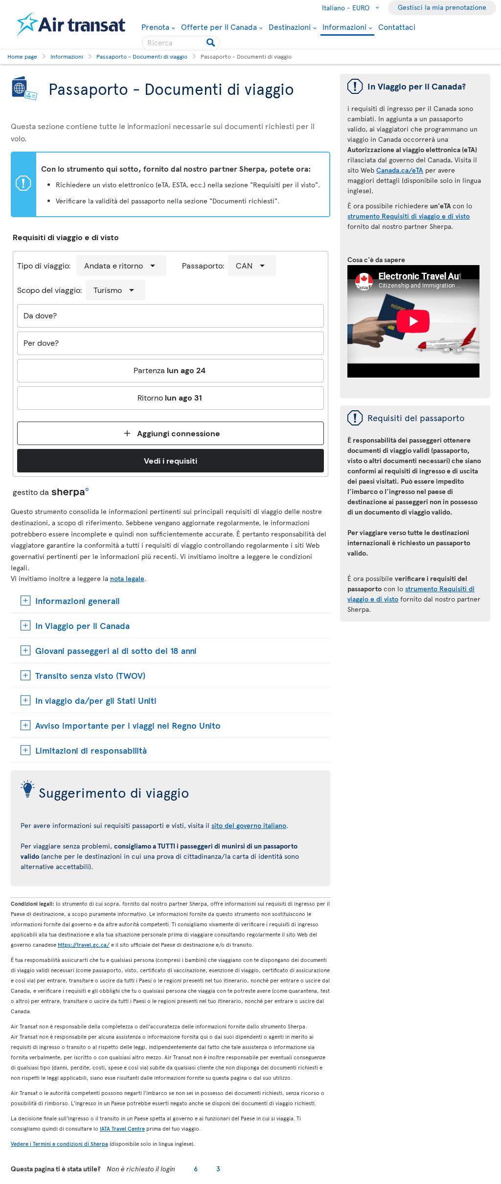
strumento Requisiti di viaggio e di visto (408, 216)
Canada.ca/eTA (399, 170)
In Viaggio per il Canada (82, 625)
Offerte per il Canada (219, 26)
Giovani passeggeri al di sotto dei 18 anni (116, 650)
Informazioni (344, 27)
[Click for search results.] (211, 43)
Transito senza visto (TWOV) (90, 675)
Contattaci (396, 26)
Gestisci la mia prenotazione (442, 7)
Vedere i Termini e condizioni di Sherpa (59, 1143)
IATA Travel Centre (122, 1128)
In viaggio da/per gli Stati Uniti (96, 700)
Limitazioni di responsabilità (91, 750)
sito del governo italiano (248, 825)
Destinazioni (290, 26)
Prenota (155, 26)
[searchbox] (181, 43)
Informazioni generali (77, 600)
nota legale (127, 578)
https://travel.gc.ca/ (84, 944)
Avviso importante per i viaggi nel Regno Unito (128, 725)
